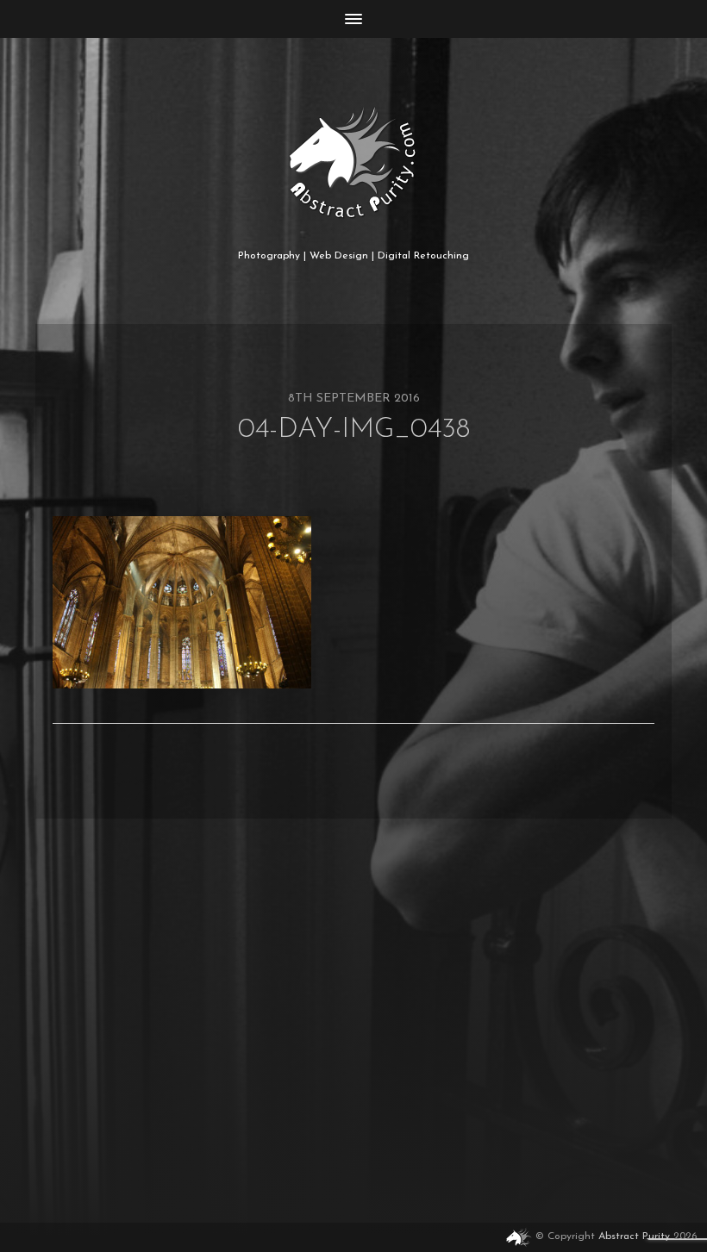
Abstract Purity (634, 1237)
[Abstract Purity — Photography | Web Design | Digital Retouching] (354, 162)
